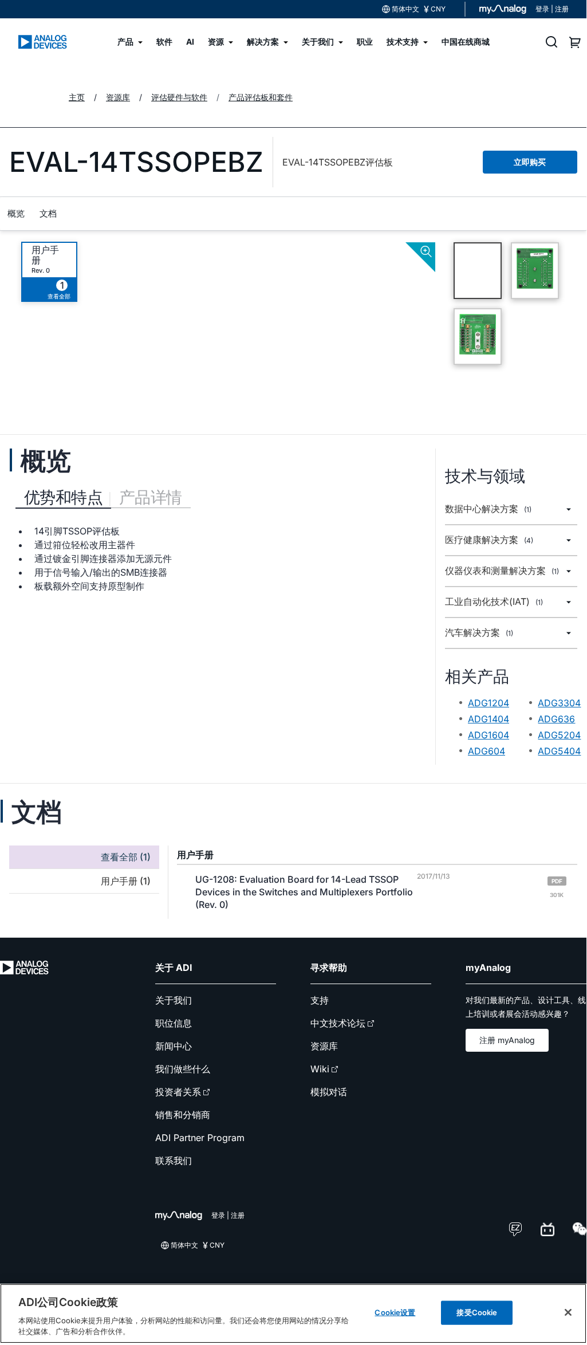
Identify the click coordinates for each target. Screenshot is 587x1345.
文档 (48, 213)
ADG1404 (488, 719)
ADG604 (486, 751)
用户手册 (45, 255)
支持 (319, 1000)
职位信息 (173, 1023)
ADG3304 (559, 703)
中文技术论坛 (337, 1023)
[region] (293, 1313)
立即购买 (530, 162)
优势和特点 (63, 497)
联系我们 (173, 1160)
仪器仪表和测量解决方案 (502, 570)
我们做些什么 (182, 1069)
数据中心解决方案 (488, 509)
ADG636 (556, 719)
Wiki (319, 1069)
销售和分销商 (182, 1114)
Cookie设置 (395, 1312)
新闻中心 (173, 1046)
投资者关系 (178, 1092)
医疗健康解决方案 (489, 539)
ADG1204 (488, 703)
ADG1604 (488, 735)
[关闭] (568, 1312)
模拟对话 (328, 1092)
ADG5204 (559, 735)
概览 (16, 213)
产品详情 (150, 497)
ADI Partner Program (200, 1137)
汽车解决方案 (479, 632)
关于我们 (173, 1000)
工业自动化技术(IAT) (494, 601)
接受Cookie (476, 1312)
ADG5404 (559, 751)
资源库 (324, 1046)
